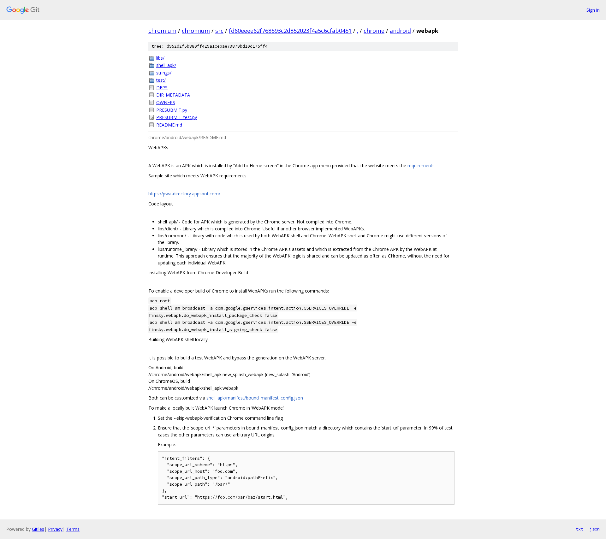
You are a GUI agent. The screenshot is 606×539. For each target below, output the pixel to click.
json (595, 529)
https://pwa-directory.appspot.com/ (184, 194)
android (400, 30)
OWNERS (165, 102)
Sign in (593, 10)
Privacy (55, 529)
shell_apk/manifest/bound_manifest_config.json (254, 398)
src (219, 30)
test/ (161, 80)
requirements (421, 166)
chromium (162, 30)
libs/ (160, 58)
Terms (73, 529)
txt (579, 529)
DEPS (162, 88)
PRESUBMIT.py (171, 110)
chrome (374, 30)
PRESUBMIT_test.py (176, 117)
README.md (169, 125)
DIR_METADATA (173, 95)
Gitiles (38, 529)
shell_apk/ (166, 65)
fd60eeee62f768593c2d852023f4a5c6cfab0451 (290, 30)
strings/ (163, 73)
